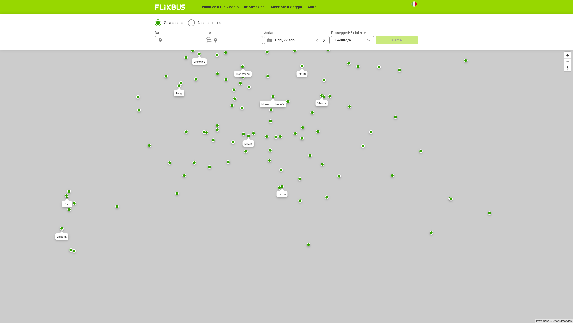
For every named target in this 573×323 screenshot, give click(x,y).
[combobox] (186, 40)
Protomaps (542, 321)
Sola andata (173, 23)
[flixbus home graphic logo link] (170, 7)
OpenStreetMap (562, 321)
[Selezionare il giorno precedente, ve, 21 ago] (317, 40)
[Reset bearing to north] (567, 68)
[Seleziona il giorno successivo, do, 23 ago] (324, 40)
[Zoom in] (567, 55)
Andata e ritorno (210, 23)
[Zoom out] (567, 61)
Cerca (397, 40)
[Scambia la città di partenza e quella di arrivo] (209, 40)
